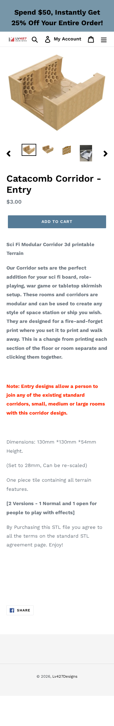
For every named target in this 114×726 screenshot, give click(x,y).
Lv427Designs (64, 676)
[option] (29, 150)
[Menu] (103, 39)
